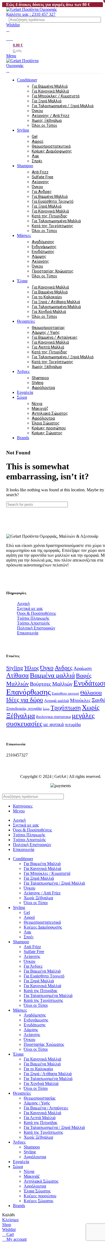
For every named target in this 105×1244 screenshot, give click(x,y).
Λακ (35, 156)
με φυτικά (53, 724)
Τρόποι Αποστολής (33, 623)
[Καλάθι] (7, 70)
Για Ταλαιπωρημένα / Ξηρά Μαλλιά (62, 105)
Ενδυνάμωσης (44, 246)
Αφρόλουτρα (43, 387)
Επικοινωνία (27, 633)
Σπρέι (37, 161)
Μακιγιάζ (40, 408)
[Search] (98, 20)
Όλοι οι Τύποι (44, 125)
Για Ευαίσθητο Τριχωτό (53, 201)
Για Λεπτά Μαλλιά (48, 347)
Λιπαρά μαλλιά (56, 700)
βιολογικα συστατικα (53, 716)
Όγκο (47, 667)
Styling (37, 382)
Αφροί (37, 141)
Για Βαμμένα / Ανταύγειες (55, 337)
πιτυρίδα (73, 724)
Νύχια (37, 403)
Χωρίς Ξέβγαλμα (47, 120)
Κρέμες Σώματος (47, 433)
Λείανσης (40, 181)
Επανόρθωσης (28, 692)
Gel (34, 136)
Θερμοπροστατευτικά (51, 146)
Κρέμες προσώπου (49, 428)
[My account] (7, 29)
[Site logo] (31, 9)
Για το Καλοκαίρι (47, 297)
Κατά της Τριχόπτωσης (52, 225)
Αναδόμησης (43, 241)
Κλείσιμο (10, 1219)
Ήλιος (31, 667)
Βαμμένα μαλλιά (52, 675)
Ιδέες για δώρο (24, 700)
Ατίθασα (17, 675)
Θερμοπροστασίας (48, 327)
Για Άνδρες (42, 191)
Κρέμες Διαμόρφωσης (52, 151)
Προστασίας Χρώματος (53, 271)
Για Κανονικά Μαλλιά (50, 91)
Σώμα (46, 708)
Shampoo (40, 377)
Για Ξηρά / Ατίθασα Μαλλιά (56, 301)
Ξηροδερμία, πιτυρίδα (24, 708)
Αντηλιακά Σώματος (50, 413)
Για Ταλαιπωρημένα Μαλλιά (56, 221)
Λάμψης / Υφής (46, 332)
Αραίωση (83, 668)
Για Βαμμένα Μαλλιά (50, 86)
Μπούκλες (80, 700)
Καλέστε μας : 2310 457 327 (30, 14)
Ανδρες (63, 667)
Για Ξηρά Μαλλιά (46, 101)
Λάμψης (39, 256)
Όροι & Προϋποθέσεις (36, 613)
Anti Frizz (40, 172)
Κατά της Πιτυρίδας (49, 216)
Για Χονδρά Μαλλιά (49, 311)
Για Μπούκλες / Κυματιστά (55, 96)
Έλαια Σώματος (46, 423)
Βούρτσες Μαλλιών (51, 684)
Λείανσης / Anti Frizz (50, 115)
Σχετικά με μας (30, 608)
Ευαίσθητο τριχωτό (65, 693)
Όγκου (37, 110)
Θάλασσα (91, 692)
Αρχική (23, 603)
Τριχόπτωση (66, 707)
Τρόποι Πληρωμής (33, 618)
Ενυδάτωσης (43, 251)
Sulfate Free (42, 177)
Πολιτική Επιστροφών (36, 628)
